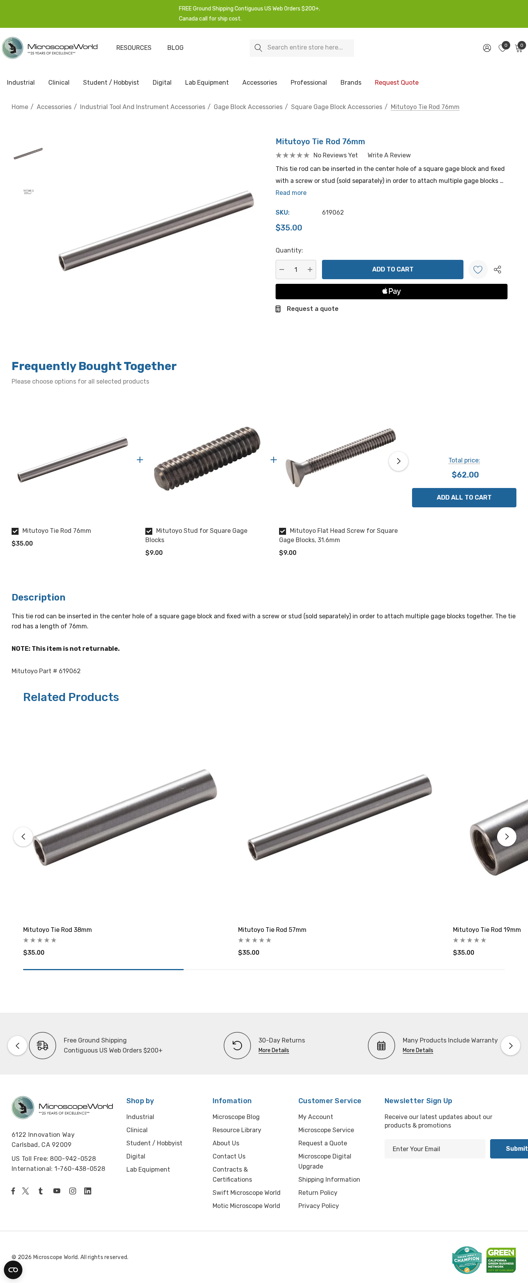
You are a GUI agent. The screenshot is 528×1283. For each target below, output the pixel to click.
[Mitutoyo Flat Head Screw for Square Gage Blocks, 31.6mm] (340, 460)
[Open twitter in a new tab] (26, 1191)
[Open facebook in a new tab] (13, 1191)
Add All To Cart (464, 497)
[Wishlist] (478, 269)
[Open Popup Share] (497, 269)
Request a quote (313, 308)
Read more (291, 192)
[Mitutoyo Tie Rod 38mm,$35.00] (125, 817)
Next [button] (398, 461)
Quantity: (289, 250)
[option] (73, 476)
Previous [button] (13, 461)
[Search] (258, 48)
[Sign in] (486, 48)
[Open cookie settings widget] (13, 1270)
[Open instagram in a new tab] (73, 1191)
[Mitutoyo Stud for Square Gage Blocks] (206, 460)
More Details (274, 1050)
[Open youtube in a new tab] (58, 1191)
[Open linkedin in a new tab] (89, 1191)
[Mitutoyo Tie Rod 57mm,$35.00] (339, 817)
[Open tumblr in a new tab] (42, 1191)
